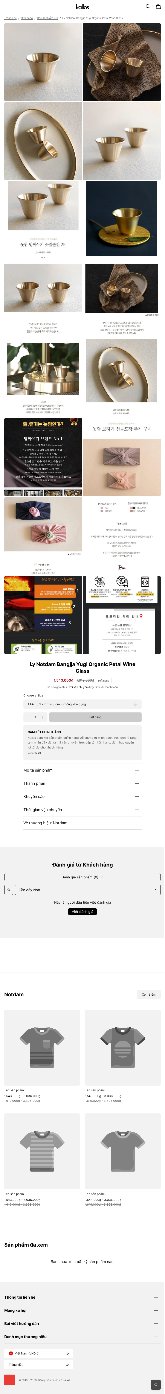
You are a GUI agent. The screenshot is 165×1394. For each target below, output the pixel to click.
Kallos (66, 1380)
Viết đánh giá (81, 899)
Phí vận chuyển (76, 674)
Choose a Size (32, 682)
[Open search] (8, 877)
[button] (6, 6)
